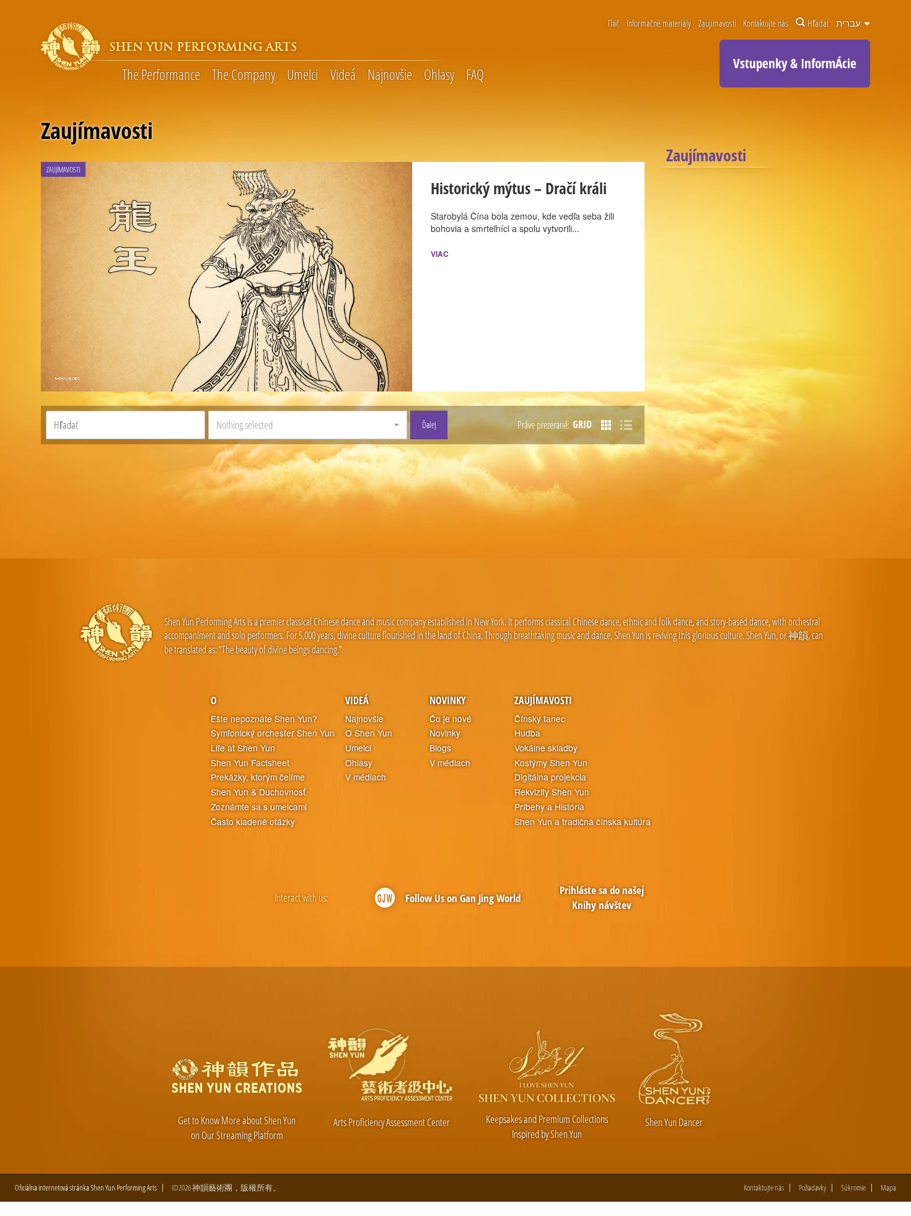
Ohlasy (439, 75)
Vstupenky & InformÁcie (794, 63)
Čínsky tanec (539, 719)
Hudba (527, 733)
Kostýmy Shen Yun (551, 763)
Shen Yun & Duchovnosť (258, 792)
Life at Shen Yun (243, 748)
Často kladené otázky (253, 822)
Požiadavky (812, 1188)
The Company (243, 75)
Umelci (302, 75)
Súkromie (853, 1188)
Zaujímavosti (717, 23)
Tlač (613, 23)
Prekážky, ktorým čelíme (258, 777)
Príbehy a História (549, 807)
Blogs (440, 748)
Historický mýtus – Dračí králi (519, 188)
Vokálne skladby (546, 748)
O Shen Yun (368, 733)
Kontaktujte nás (765, 23)
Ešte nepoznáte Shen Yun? (264, 719)
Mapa (888, 1188)
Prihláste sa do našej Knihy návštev (602, 897)
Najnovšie (389, 75)
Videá (343, 75)
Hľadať (818, 23)
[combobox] (307, 425)
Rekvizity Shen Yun (551, 792)
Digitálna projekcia (550, 777)
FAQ (475, 75)
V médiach (365, 777)
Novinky (447, 700)
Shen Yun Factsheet (250, 763)
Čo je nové (450, 719)
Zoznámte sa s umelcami (259, 807)
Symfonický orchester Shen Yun (273, 733)
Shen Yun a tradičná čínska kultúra (582, 822)
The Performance (161, 75)
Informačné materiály (659, 23)
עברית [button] (849, 23)
